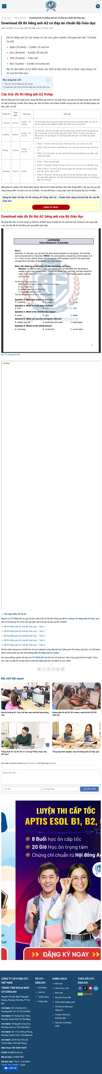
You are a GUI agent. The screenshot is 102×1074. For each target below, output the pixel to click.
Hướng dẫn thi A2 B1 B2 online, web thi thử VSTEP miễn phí (74, 713)
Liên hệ (13, 1068)
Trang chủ (5, 18)
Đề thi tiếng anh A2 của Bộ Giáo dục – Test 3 (24, 635)
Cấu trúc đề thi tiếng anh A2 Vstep (18, 84)
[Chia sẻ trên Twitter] (49, 669)
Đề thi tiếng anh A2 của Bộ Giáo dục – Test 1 (24, 626)
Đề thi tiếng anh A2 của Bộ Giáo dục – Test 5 (24, 645)
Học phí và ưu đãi (63, 997)
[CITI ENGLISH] (51, 6)
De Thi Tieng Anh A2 (10, 354)
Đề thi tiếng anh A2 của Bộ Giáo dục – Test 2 (24, 631)
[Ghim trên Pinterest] (58, 669)
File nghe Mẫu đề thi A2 (15, 614)
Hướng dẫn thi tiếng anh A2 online (43, 653)
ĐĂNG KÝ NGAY (51, 207)
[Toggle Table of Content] (47, 80)
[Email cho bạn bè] (53, 669)
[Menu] (4, 6)
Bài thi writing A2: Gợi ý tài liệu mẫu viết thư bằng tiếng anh (25, 713)
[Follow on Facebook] (80, 988)
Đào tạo (58, 983)
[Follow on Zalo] (96, 988)
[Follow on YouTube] (90, 988)
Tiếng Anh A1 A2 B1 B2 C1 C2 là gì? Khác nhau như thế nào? (24, 753)
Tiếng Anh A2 (20, 18)
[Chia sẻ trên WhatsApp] (39, 669)
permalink (52, 763)
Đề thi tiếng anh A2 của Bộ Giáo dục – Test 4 (24, 640)
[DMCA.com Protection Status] (85, 994)
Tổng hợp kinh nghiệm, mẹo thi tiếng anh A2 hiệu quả (75, 752)
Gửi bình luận (89, 789)
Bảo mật (59, 993)
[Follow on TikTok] (85, 988)
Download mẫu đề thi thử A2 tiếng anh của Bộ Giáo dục (27, 87)
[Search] (98, 6)
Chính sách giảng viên (65, 1002)
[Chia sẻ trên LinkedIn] (63, 669)
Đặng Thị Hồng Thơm (44, 28)
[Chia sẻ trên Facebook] (44, 669)
